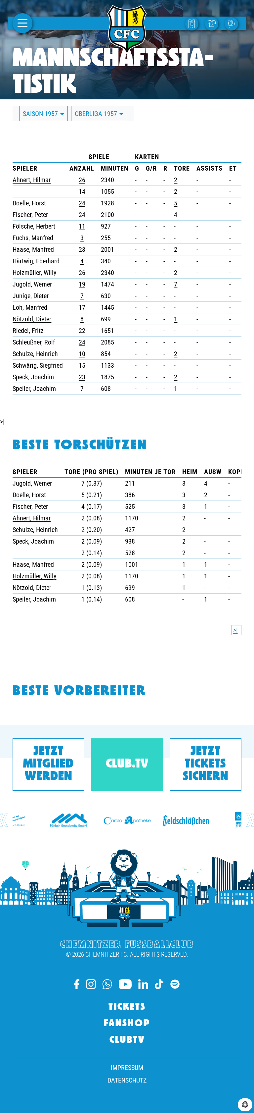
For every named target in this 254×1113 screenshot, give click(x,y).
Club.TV (127, 764)
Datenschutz (127, 1080)
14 (82, 191)
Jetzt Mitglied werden (48, 764)
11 (82, 226)
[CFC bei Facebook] (76, 984)
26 (82, 180)
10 (82, 354)
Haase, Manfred (33, 249)
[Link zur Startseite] (127, 51)
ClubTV (127, 1040)
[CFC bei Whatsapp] (107, 984)
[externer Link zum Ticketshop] (193, 23)
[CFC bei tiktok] (159, 984)
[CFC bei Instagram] (91, 984)
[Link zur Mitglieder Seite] (233, 23)
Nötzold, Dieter (32, 319)
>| (2, 422)
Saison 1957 (41, 114)
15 (82, 365)
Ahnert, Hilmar (32, 180)
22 (82, 331)
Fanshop (127, 1024)
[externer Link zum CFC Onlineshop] (213, 23)
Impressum (127, 1068)
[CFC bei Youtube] (125, 984)
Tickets (127, 1007)
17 (82, 307)
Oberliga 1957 (97, 114)
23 (82, 249)
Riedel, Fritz (28, 331)
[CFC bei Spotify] (175, 984)
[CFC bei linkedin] (143, 984)
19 (82, 284)
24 (82, 203)
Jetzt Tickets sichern (205, 764)
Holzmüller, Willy (34, 273)
